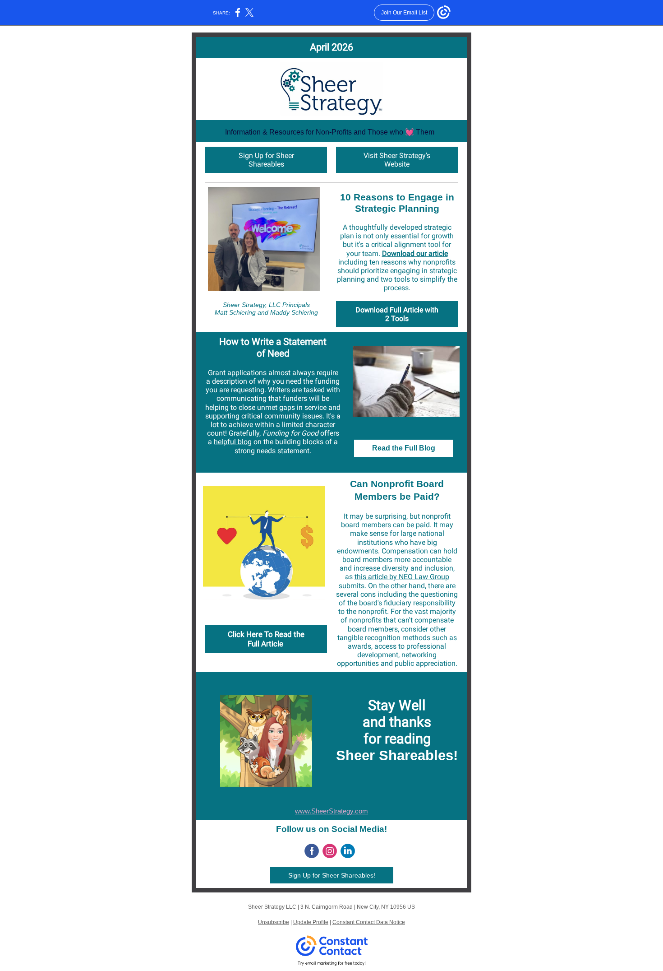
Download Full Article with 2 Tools (396, 314)
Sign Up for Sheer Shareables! (331, 875)
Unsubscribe (273, 922)
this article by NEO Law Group (402, 576)
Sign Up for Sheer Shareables (266, 159)
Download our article (415, 253)
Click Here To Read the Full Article (266, 639)
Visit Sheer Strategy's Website (397, 159)
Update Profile (310, 922)
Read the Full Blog (403, 448)
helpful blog (233, 441)
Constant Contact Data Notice (368, 922)
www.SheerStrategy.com (331, 811)
